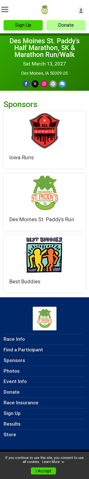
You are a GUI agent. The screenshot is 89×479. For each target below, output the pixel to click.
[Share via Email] (53, 83)
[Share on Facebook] (26, 83)
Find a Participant (23, 350)
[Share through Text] (62, 83)
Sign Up (23, 25)
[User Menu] (81, 10)
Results (12, 424)
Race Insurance (21, 403)
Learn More (51, 462)
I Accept (43, 471)
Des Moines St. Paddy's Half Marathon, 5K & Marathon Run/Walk (44, 48)
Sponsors (14, 360)
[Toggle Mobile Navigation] (4, 9)
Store (10, 434)
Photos (12, 371)
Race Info (14, 339)
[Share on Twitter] (35, 83)
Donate (66, 25)
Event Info (15, 381)
